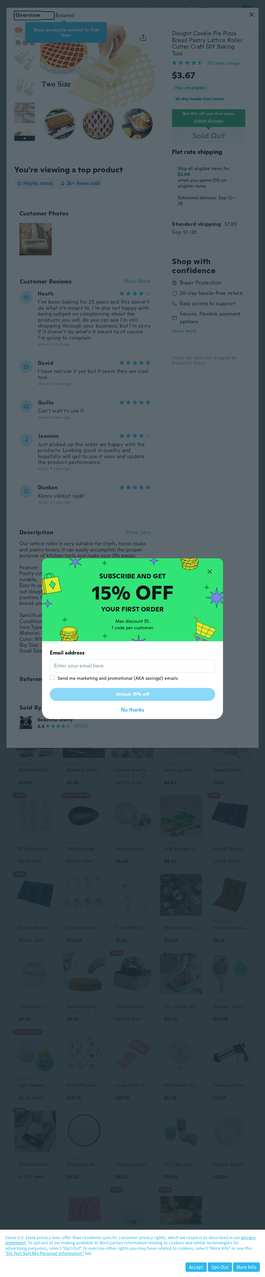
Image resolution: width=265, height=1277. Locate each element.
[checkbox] (52, 677)
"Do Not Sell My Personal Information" (44, 1253)
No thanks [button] (132, 709)
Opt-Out (219, 1267)
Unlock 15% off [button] (132, 694)
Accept (196, 1267)
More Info (246, 1267)
